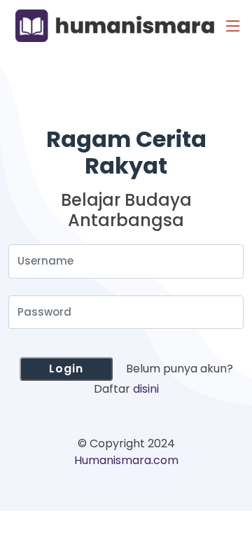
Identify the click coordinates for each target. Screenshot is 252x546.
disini (146, 389)
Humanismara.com (126, 460)
